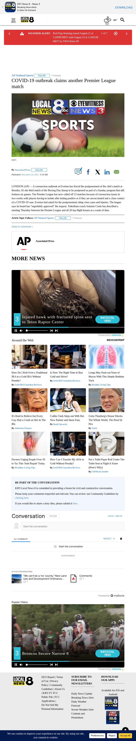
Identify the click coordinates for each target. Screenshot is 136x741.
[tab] (21, 539)
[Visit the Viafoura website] (117, 595)
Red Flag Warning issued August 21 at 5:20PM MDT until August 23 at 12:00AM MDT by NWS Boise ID (75, 37)
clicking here (22, 497)
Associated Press (22, 170)
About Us (59, 689)
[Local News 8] (31, 20)
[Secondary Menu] (16, 19)
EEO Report (48, 677)
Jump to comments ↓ (22, 226)
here (75, 503)
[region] (68, 556)
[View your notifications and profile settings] (121, 538)
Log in (111, 516)
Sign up (118, 516)
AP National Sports (44, 218)
